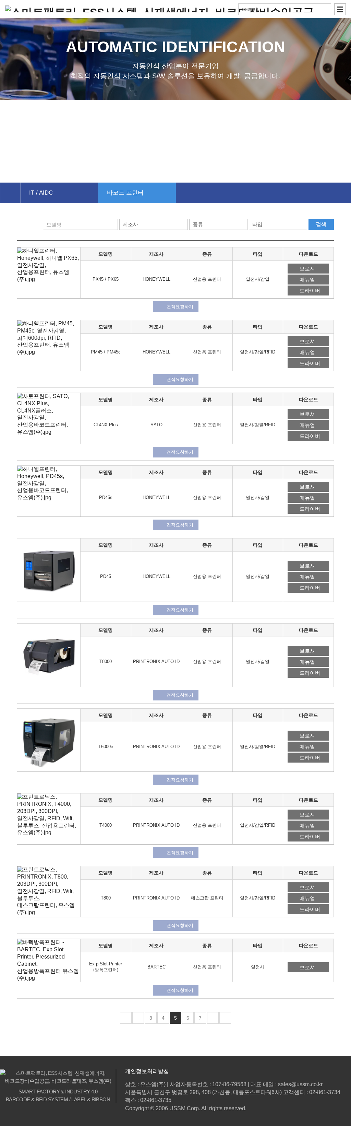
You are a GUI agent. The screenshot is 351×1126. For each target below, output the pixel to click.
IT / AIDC (41, 192)
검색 (321, 224)
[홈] (10, 193)
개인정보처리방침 (147, 1071)
